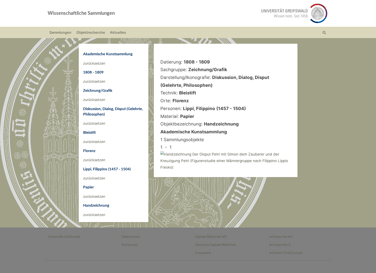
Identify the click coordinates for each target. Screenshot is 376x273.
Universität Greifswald (64, 236)
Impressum (129, 244)
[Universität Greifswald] (250, 13)
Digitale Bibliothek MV (211, 236)
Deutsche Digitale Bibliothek (215, 244)
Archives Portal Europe (286, 253)
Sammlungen (60, 32)
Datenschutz (130, 236)
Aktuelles (118, 32)
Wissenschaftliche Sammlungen (81, 13)
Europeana (203, 253)
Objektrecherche (90, 32)
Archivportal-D (280, 244)
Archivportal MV (281, 236)
